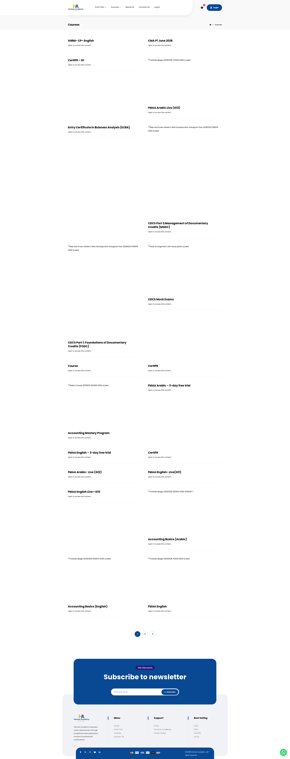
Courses (117, 733)
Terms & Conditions (162, 729)
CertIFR (197, 733)
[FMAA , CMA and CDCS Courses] (76, 8)
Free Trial (118, 729)
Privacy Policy (160, 733)
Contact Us (119, 736)
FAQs (156, 726)
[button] (202, 7)
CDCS (196, 736)
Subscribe (171, 692)
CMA (196, 726)
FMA (196, 729)
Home (116, 726)
